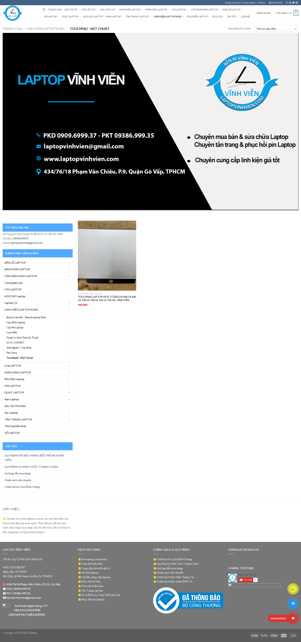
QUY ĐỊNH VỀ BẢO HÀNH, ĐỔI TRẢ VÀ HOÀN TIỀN (34, 458)
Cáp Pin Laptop (14, 327)
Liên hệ (245, 16)
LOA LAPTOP (179, 9)
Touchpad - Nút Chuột (19, 357)
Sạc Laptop (107, 9)
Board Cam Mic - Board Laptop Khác (26, 317)
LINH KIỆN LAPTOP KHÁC (168, 16)
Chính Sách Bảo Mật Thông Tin (175, 577)
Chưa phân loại (13, 282)
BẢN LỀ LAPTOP (232, 9)
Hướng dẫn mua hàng (17, 473)
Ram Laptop (113, 16)
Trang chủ (54, 9)
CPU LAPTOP (13, 289)
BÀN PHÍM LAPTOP (130, 9)
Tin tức (232, 16)
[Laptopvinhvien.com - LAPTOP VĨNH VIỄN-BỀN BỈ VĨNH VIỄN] (20, 13)
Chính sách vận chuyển (18, 480)
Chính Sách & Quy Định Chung (22, 486)
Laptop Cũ (11, 302)
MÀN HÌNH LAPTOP (156, 9)
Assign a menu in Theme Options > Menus (245, 2)
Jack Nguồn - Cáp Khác (19, 347)
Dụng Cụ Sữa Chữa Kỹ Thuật (22, 337)
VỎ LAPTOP (50, 16)
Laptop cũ (70, 9)
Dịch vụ (217, 16)
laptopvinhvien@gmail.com (26, 242)
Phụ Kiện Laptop (197, 16)
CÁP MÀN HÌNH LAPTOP (204, 9)
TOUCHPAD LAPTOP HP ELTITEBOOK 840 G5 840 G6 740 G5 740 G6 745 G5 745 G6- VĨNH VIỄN (107, 298)
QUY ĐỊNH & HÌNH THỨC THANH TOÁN (31, 466)
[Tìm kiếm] (44, 9)
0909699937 (21, 238)
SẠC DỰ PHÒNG (15, 406)
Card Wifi (11, 332)
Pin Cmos (11, 352)
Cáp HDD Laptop (15, 322)
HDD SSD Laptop (93, 16)
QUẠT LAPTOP (70, 16)
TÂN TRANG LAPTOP (137, 16)
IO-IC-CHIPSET (15, 342)
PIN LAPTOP (88, 9)
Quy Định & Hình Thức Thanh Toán (177, 563)
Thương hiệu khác (15, 426)
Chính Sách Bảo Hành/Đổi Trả (174, 581)
